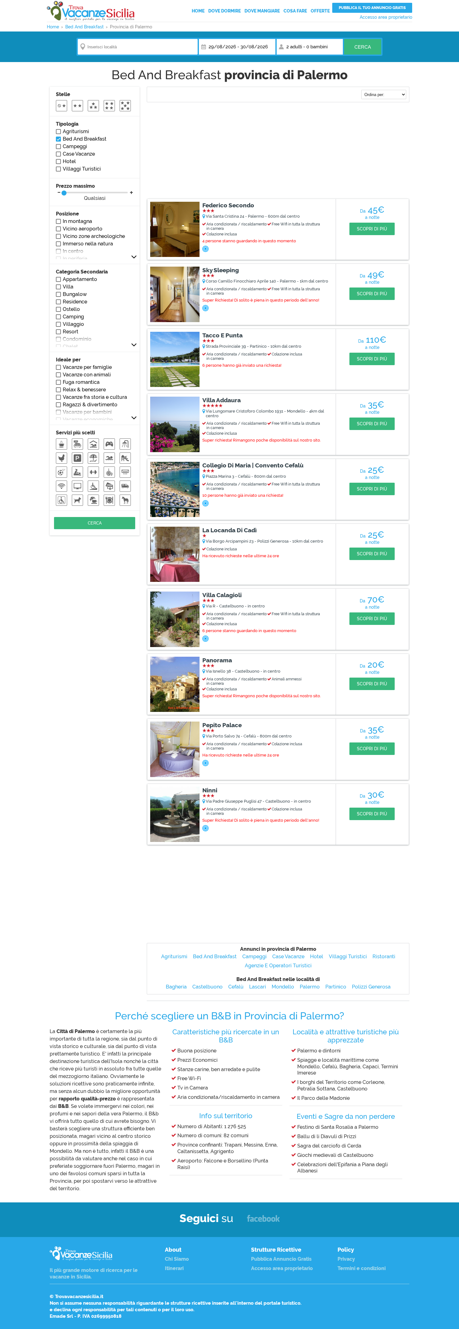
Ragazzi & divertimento (90, 405)
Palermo (310, 987)
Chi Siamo (177, 1259)
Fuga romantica (81, 382)
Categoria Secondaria (82, 272)
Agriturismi (174, 956)
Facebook (263, 1221)
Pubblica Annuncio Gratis (281, 1259)
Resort (70, 332)
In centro (73, 251)
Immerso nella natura (88, 244)
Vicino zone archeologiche (94, 236)
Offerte (320, 10)
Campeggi (254, 956)
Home (198, 10)
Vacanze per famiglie (87, 367)
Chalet (70, 347)
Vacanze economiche (88, 420)
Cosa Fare (295, 10)
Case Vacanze (288, 956)
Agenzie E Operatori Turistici (278, 966)
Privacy (346, 1259)
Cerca (362, 47)
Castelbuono (207, 987)
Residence (75, 302)
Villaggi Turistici (348, 956)
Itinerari (174, 1268)
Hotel (316, 956)
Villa (68, 287)
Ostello (71, 309)
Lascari (257, 987)
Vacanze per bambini (87, 412)
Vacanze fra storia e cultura (95, 397)
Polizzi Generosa (371, 987)
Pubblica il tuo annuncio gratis (372, 8)
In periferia (75, 259)
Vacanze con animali (87, 375)
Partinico (335, 987)
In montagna (77, 221)
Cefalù (236, 987)
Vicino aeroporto (82, 229)
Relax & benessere (84, 390)
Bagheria (176, 987)
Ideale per (68, 360)
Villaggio (73, 324)
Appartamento (80, 279)
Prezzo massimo (81, 192)
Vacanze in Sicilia (90, 11)
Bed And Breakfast (215, 956)
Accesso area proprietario (386, 17)
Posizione (67, 214)
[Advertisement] (278, 151)
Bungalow (75, 294)
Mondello (283, 987)
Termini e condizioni (362, 1268)
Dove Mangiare (262, 10)
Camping (73, 317)
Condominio (77, 339)
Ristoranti (384, 956)
